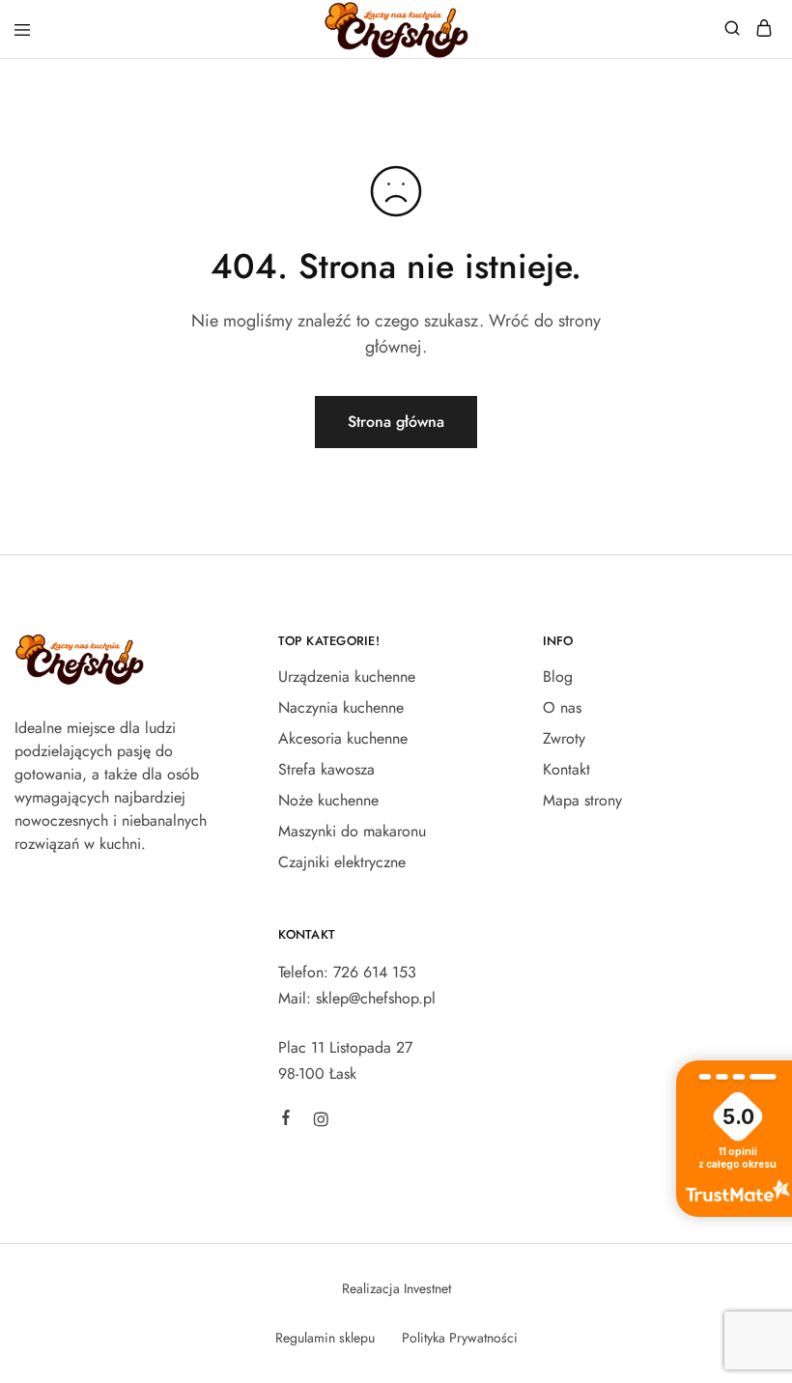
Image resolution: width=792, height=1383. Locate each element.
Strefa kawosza (326, 769)
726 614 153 (374, 972)
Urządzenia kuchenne (346, 676)
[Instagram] (320, 1122)
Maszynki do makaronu (352, 831)
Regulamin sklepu (325, 1337)
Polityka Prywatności (460, 1337)
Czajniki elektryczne (342, 862)
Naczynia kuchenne (341, 707)
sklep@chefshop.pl (376, 998)
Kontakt (566, 769)
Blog (558, 676)
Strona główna (396, 421)
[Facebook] (286, 1120)
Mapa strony (582, 800)
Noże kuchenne (328, 800)
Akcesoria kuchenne (343, 738)
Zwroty (564, 738)
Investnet (427, 1288)
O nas (562, 707)
